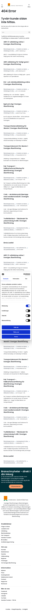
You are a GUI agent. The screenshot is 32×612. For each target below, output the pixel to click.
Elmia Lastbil (8, 243)
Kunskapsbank (5, 575)
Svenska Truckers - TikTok (8, 600)
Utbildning (4, 531)
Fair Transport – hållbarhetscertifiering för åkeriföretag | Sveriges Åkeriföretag (14, 169)
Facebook (4, 591)
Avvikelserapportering (7, 542)
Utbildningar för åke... (9, 50)
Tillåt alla (16, 327)
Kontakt (3, 549)
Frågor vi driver (5, 526)
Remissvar (4, 584)
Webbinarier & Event (7, 577)
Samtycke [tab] (5, 278)
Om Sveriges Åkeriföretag (8, 563)
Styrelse (3, 554)
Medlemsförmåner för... (9, 205)
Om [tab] (26, 278)
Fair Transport (5, 535)
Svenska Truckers (6, 537)
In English (25, 609)
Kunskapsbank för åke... (23, 228)
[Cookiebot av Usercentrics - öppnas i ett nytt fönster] (23, 274)
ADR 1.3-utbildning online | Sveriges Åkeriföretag (14, 43)
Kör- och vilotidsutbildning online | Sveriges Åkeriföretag (17, 83)
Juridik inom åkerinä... (9, 229)
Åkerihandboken (5, 533)
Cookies (8, 609)
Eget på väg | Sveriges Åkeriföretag (12, 105)
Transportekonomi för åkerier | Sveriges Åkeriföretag (16, 147)
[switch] (28, 311)
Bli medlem (4, 540)
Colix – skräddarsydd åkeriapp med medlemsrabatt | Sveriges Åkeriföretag (16, 196)
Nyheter (3, 570)
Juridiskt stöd (5, 529)
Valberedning (5, 556)
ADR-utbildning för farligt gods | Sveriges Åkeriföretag (16, 63)
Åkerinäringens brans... (9, 49)
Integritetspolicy (16, 609)
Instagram (4, 593)
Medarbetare (5, 552)
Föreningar (4, 560)
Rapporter (4, 581)
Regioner (3, 558)
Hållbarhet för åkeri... (9, 179)
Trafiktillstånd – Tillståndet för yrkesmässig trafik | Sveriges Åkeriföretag (16, 220)
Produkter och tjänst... (22, 49)
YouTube (3, 598)
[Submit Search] (29, 32)
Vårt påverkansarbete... (10, 249)
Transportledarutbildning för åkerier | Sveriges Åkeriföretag (16, 127)
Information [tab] (16, 278)
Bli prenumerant (16, 486)
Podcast (3, 579)
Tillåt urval (16, 332)
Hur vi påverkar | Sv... (22, 247)
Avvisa (16, 336)
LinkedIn (3, 596)
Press (2, 572)
